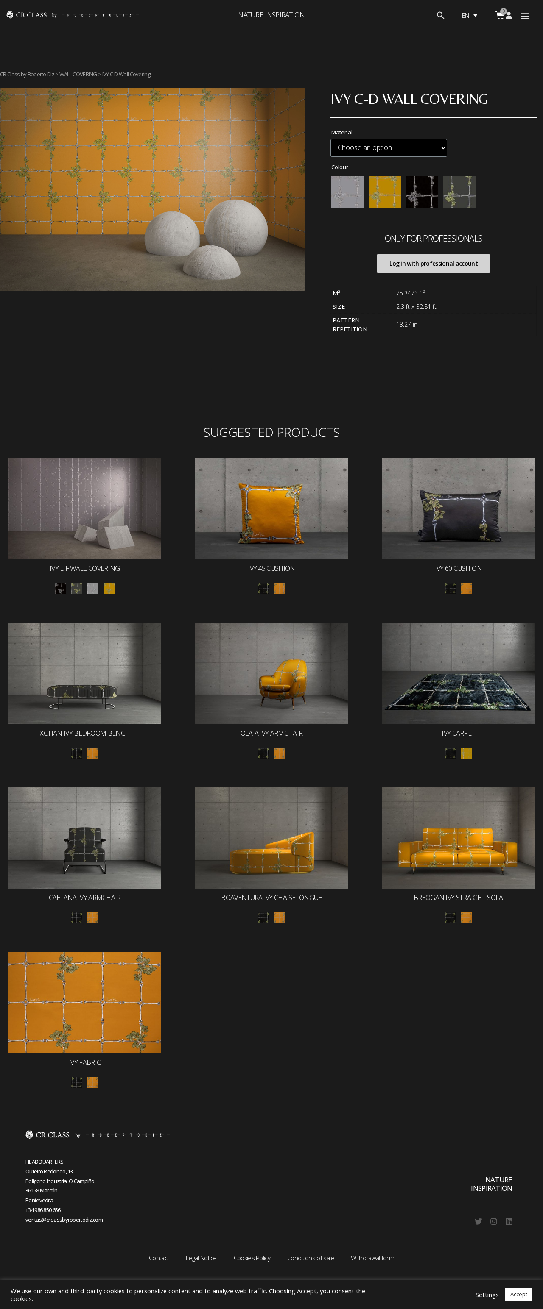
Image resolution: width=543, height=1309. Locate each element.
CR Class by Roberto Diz (27, 74)
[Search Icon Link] (440, 16)
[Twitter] (478, 1221)
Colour (339, 167)
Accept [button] (518, 1294)
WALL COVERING (78, 74)
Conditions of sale (310, 1257)
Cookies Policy (252, 1257)
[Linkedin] (509, 1221)
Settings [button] (487, 1294)
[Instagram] (493, 1221)
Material (342, 132)
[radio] (347, 192)
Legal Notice (201, 1257)
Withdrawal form (372, 1257)
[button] (525, 15)
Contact (159, 1257)
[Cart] (499, 15)
